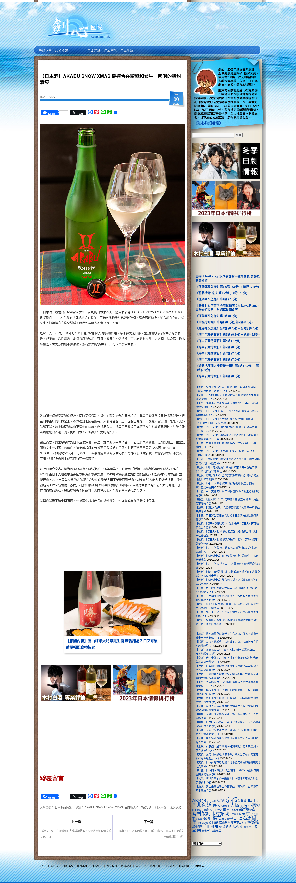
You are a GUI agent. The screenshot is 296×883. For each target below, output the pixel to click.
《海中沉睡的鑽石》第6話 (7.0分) (218, 359)
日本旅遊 (126, 48)
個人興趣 (184, 866)
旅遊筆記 (141, 866)
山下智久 (196, 810)
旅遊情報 (77, 48)
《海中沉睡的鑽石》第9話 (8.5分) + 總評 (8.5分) (228, 334)
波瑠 (223, 818)
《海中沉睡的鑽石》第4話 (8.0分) (218, 376)
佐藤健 (242, 801)
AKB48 (199, 800)
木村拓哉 (220, 813)
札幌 (239, 814)
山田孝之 (217, 810)
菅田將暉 (210, 826)
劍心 (52, 97)
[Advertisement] (147, 381)
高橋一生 (206, 830)
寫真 (244, 805)
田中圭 (238, 818)
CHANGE (96, 866)
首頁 (41, 866)
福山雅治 (224, 822)
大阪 (234, 805)
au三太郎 (212, 801)
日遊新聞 (170, 866)
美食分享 (143, 48)
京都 (231, 800)
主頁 (45, 48)
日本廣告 (110, 48)
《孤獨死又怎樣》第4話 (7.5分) (216, 299)
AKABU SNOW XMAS (109, 807)
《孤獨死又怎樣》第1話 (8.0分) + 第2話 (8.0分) (227, 328)
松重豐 (198, 818)
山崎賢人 (207, 809)
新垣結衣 (247, 809)
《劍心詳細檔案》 (208, 123)
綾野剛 (197, 827)
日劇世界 (94, 48)
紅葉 (244, 822)
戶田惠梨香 (233, 810)
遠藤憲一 (248, 826)
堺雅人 (216, 805)
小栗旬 (254, 805)
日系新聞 (53, 866)
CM (221, 800)
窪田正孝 (236, 822)
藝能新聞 (61, 48)
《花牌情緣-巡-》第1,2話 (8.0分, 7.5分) (221, 293)
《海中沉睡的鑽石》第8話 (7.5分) (218, 341)
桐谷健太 (207, 818)
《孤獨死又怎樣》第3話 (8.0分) (216, 316)
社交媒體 (112, 866)
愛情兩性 (82, 866)
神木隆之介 (202, 823)
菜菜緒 (224, 826)
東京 (246, 814)
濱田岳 (230, 818)
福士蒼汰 (213, 822)
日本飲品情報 (63, 807)
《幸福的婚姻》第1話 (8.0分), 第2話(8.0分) (224, 322)
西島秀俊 (236, 827)
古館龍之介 (131, 807)
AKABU (89, 807)
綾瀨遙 (253, 822)
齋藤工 (217, 830)
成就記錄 (126, 866)
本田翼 (233, 814)
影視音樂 (155, 866)
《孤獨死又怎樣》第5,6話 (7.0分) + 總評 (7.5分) (227, 286)
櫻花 (217, 818)
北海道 (204, 805)
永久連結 (175, 807)
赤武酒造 (145, 807)
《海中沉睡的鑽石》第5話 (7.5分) (218, 353)
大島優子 (225, 806)
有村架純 (201, 813)
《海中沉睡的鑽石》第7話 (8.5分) (218, 347)
